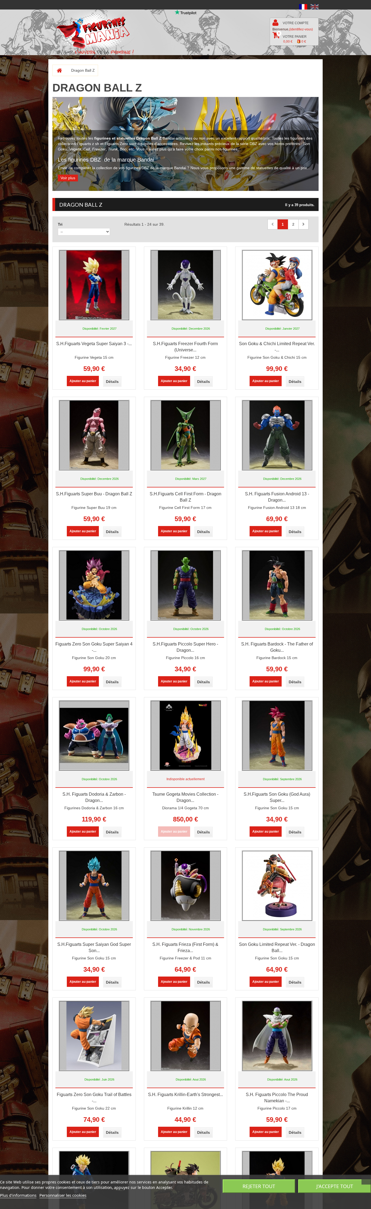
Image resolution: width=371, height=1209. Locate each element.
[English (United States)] (314, 6)
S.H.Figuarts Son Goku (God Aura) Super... (277, 797)
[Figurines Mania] (96, 30)
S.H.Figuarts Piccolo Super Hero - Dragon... (185, 647)
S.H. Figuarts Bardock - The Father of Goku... (277, 647)
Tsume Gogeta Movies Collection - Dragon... (185, 797)
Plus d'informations (18, 1195)
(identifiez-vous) (301, 29)
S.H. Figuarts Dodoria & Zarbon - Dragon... (94, 797)
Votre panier (292, 37)
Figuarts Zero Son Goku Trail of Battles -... (94, 1097)
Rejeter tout (259, 1186)
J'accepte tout (334, 1186)
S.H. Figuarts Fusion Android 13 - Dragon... (277, 497)
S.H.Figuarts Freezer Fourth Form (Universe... (185, 346)
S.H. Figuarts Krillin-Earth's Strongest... (185, 1094)
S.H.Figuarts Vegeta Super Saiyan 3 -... (94, 343)
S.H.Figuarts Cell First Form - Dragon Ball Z (185, 497)
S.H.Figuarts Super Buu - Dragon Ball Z (94, 494)
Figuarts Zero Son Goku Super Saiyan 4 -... (94, 647)
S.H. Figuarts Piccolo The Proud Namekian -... (277, 1097)
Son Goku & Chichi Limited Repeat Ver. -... (277, 346)
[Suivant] (303, 224)
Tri (60, 224)
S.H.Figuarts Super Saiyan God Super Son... (94, 947)
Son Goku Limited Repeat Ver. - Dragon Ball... (277, 947)
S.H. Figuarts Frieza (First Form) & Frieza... (185, 947)
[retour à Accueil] (57, 70)
